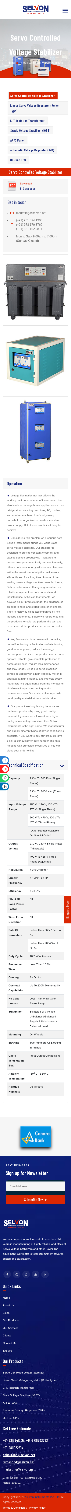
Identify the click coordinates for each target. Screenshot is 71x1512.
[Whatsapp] (26, 1274)
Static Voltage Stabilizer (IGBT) (30, 130)
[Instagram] (16, 1274)
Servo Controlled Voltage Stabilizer (32, 95)
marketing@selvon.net (31, 213)
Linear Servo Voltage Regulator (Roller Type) (34, 108)
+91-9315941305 (13, 1440)
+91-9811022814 (13, 1447)
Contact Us (9, 1343)
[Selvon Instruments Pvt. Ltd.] (35, 9)
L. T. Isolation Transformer (27, 120)
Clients (7, 1335)
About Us (8, 1305)
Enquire (7, 1350)
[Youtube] (35, 1274)
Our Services (10, 1327)
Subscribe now (34, 1199)
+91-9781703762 (37, 1440)
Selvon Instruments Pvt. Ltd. (43, 1497)
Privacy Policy (37, 1507)
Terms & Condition (14, 1507)
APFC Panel (17, 140)
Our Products (11, 1320)
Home (11, 62)
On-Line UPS (18, 160)
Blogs (6, 1312)
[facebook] (7, 1274)
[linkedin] (45, 1274)
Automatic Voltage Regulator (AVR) (32, 150)
